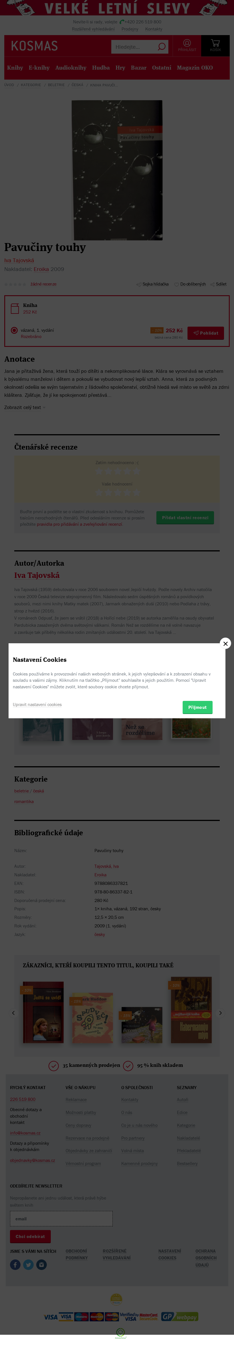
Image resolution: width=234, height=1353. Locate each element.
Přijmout (197, 707)
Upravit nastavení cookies (37, 704)
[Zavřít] (225, 643)
